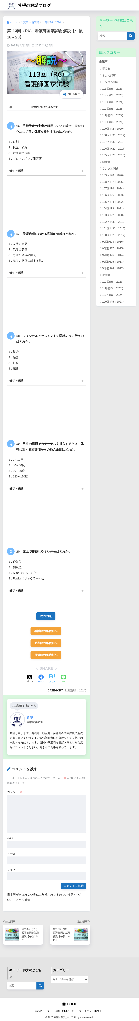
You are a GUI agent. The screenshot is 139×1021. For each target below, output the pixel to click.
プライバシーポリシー (91, 1011)
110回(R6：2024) (112, 294)
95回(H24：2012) (113, 268)
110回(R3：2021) (112, 122)
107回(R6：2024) (113, 188)
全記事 (103, 61)
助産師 (106, 161)
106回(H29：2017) (113, 148)
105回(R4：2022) (113, 201)
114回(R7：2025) (112, 95)
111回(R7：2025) (112, 288)
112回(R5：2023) (112, 108)
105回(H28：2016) (113, 155)
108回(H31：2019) (113, 135)
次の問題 (46, 616)
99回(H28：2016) (113, 241)
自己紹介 (40, 1011)
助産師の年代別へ (45, 643)
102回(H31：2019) (113, 221)
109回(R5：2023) (113, 301)
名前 (10, 838)
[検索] (131, 36)
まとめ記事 (109, 75)
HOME (71, 1004)
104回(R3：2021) (113, 208)
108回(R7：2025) (113, 181)
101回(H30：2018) (113, 228)
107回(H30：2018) (113, 141)
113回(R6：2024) (75, 690)
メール (11, 853)
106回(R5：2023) (113, 195)
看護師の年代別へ (45, 631)
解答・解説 (16, 170)
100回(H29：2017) (113, 235)
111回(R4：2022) (112, 115)
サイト (11, 869)
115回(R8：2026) (112, 88)
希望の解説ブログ (34, 5)
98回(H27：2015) (113, 248)
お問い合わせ (69, 1011)
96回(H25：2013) (113, 261)
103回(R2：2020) (113, 215)
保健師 (106, 275)
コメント (14, 792)
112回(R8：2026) (112, 281)
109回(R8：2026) (113, 175)
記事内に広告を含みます (45, 107)
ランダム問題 (110, 82)
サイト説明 (53, 1011)
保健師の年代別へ (45, 655)
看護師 (106, 68)
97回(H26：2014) (113, 255)
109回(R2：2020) (113, 128)
